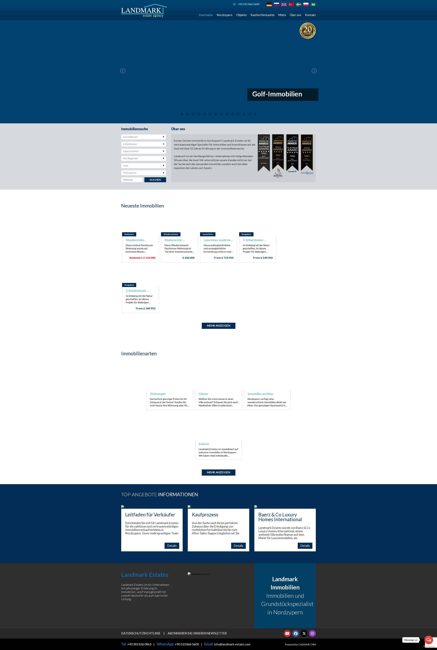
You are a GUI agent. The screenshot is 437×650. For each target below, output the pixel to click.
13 (249, 113)
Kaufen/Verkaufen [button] (262, 15)
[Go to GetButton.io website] (428, 646)
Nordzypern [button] (224, 15)
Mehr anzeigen (218, 325)
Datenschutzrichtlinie (140, 633)
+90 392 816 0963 (139, 644)
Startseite (206, 15)
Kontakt (310, 15)
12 (243, 113)
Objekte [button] (241, 15)
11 (238, 113)
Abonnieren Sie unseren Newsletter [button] (197, 633)
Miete (282, 15)
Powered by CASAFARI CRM (300, 644)
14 (255, 113)
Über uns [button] (295, 15)
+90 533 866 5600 (187, 644)
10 (232, 113)
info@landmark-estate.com (232, 644)
